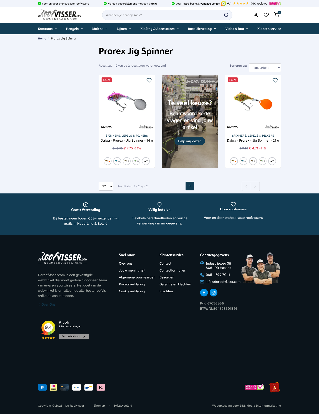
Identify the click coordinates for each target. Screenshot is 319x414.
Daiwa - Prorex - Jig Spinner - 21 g (253, 140)
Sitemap (99, 405)
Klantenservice (269, 28)
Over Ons (48, 304)
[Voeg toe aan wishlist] (149, 80)
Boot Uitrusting (200, 28)
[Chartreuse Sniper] (136, 161)
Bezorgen (167, 277)
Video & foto (234, 28)
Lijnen (122, 28)
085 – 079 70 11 (218, 274)
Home (42, 38)
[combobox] (167, 15)
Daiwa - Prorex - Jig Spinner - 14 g (127, 140)
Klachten (166, 291)
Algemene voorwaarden (137, 277)
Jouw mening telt (132, 270)
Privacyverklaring (132, 284)
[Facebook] (204, 292)
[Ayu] (127, 161)
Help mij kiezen (190, 141)
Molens (97, 28)
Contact (165, 263)
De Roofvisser (74, 405)
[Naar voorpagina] (59, 15)
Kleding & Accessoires (157, 28)
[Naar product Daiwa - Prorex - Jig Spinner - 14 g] (127, 103)
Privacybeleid (123, 405)
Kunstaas (45, 28)
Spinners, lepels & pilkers (127, 135)
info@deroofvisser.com (223, 281)
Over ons (126, 263)
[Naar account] (255, 15)
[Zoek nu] (226, 15)
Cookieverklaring (132, 291)
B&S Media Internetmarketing (260, 405)
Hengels (72, 28)
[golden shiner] (108, 161)
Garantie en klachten (175, 284)
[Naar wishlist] (266, 15)
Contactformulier (173, 270)
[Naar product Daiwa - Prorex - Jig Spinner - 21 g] (253, 103)
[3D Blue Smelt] (117, 161)
